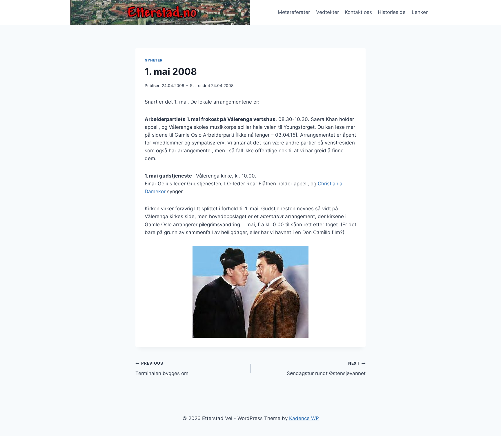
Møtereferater (294, 12)
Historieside (392, 12)
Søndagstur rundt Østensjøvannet (326, 368)
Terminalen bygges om (161, 368)
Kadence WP (304, 418)
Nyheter (153, 60)
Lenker (420, 12)
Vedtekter (327, 12)
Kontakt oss (358, 12)
